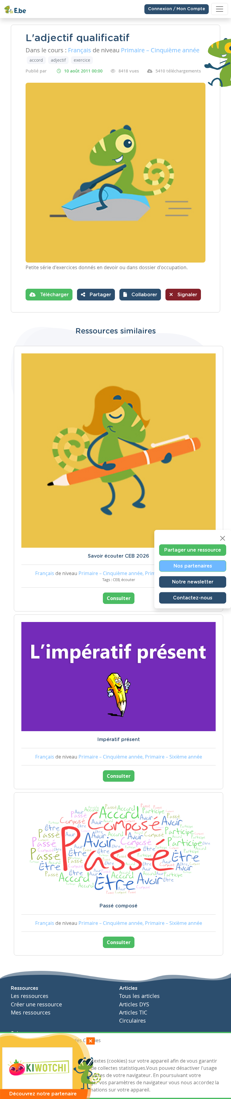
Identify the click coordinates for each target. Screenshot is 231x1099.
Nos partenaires (193, 566)
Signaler (186, 294)
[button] (140, 294)
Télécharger (53, 294)
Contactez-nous (192, 598)
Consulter (119, 598)
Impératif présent (118, 739)
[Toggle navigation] (219, 9)
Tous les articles (139, 996)
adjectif (58, 60)
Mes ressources (31, 1012)
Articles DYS (134, 1004)
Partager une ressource (192, 550)
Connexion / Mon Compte (176, 9)
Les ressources (29, 996)
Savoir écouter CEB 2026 (118, 556)
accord (36, 60)
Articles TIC (133, 1012)
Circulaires (132, 1020)
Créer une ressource (36, 1004)
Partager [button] (99, 294)
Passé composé (118, 906)
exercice (82, 60)
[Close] (222, 538)
